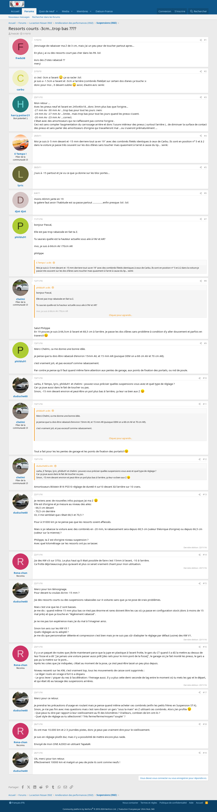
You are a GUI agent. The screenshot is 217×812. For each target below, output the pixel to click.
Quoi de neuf (46, 11)
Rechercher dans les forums (46, 16)
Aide (191, 802)
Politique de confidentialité (173, 802)
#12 (205, 459)
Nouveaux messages (18, 16)
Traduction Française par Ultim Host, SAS (136, 809)
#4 (205, 135)
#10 (205, 378)
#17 (205, 692)
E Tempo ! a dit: (44, 262)
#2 (205, 71)
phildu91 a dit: (43, 287)
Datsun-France (104, 11)
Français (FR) (18, 802)
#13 (205, 494)
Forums (29, 11)
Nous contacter (130, 802)
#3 (205, 97)
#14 (205, 554)
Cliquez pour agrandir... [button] (120, 315)
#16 (205, 646)
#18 (205, 724)
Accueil (15, 11)
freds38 (15, 33)
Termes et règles (149, 802)
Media (65, 11)
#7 (205, 219)
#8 (205, 280)
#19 (205, 752)
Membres (82, 11)
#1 (205, 40)
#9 (205, 343)
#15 (205, 583)
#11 (205, 404)
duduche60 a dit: (44, 465)
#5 (205, 167)
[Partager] (201, 40)
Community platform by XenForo (89, 809)
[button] (57, 11)
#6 (205, 193)
